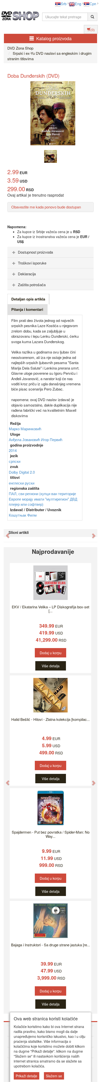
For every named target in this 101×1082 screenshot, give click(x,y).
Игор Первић (51, 439)
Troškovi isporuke (32, 262)
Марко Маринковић (25, 428)
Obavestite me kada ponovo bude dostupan (46, 206)
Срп (92, 3)
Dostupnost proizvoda (35, 252)
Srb (63, 3)
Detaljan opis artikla (28, 299)
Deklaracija (27, 273)
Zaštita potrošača (32, 284)
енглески (17, 482)
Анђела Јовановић (25, 439)
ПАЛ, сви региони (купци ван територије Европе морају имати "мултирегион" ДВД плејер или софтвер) (43, 499)
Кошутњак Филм (23, 515)
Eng (78, 3)
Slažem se (54, 1075)
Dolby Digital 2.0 (22, 472)
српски (14, 461)
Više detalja (51, 665)
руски (29, 482)
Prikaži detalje (26, 1075)
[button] (5, 533)
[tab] (50, 252)
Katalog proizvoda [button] (54, 38)
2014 (13, 450)
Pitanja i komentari (27, 309)
